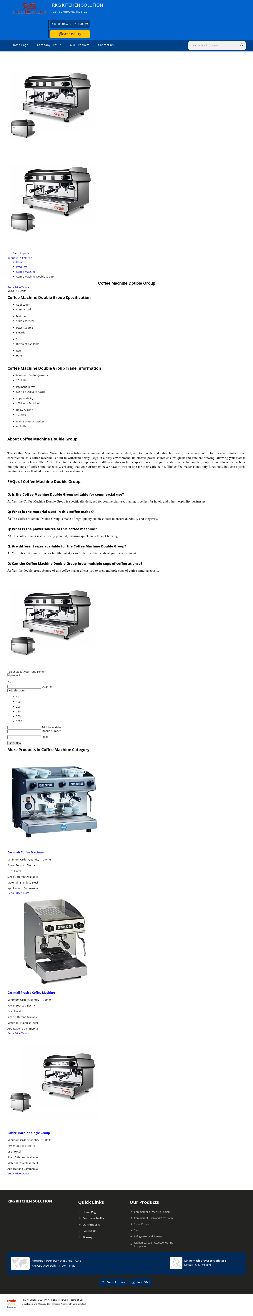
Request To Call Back (20, 258)
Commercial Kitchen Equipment (152, 1212)
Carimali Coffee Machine (25, 852)
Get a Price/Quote (18, 287)
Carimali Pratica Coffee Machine (31, 993)
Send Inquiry (72, 34)
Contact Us (106, 45)
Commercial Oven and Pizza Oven (153, 1218)
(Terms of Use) (76, 1299)
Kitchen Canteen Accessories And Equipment (153, 1244)
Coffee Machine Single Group (28, 1133)
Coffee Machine (26, 271)
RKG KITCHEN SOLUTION (77, 7)
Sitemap (88, 1237)
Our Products (79, 45)
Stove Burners (142, 1224)
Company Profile (49, 45)
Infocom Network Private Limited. (69, 1303)
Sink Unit (139, 1230)
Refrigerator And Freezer (148, 1236)
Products (21, 267)
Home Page (20, 45)
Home (19, 262)
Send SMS (143, 1282)
